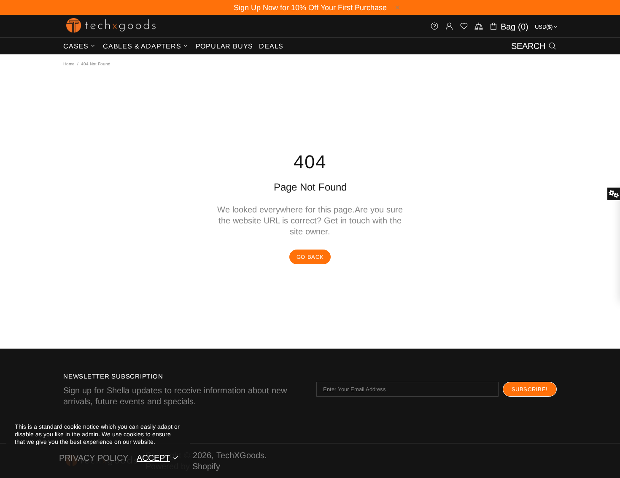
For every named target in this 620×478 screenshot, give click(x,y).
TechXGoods (111, 26)
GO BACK (310, 257)
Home (69, 64)
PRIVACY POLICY (93, 457)
